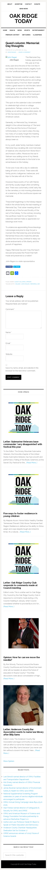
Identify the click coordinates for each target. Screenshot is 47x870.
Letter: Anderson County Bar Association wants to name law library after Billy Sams (23, 732)
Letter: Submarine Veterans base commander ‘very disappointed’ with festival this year (22, 444)
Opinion (28, 282)
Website (9, 354)
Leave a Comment (24, 52)
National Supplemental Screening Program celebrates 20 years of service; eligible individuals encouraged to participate (23, 796)
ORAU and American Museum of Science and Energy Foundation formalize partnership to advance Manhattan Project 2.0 (21, 816)
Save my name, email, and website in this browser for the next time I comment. (22, 369)
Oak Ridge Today (23, 18)
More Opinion (8, 761)
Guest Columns (20, 282)
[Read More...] (31, 463)
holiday (17, 284)
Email (8, 343)
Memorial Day (35, 284)
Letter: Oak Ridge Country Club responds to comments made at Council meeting (20, 585)
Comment (10, 309)
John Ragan (25, 284)
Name (8, 332)
